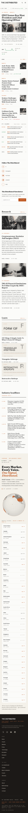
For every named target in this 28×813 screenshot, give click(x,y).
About (3, 783)
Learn (3, 757)
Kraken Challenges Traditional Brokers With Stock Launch (9, 100)
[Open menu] (25, 2)
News (3, 739)
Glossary (4, 775)
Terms (21, 799)
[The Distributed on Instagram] (7, 732)
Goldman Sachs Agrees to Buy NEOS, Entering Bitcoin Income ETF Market (9, 114)
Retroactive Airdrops (10, 378)
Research (6, 233)
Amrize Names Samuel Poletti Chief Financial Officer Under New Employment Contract (10, 85)
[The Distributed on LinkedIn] (14, 732)
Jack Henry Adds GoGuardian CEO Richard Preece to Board (8, 69)
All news (23, 59)
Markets (12, 12)
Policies (4, 788)
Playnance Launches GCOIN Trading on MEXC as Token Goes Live (16, 402)
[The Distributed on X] (3, 732)
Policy (3, 747)
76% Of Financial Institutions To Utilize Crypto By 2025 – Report (14, 286)
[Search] (22, 2)
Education (4, 752)
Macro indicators (6, 770)
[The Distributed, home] (9, 2)
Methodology (5, 785)
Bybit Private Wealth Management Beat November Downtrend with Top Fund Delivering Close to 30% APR (16, 436)
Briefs (6, 12)
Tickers (3, 767)
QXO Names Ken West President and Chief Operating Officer (13, 17)
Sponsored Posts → (7, 395)
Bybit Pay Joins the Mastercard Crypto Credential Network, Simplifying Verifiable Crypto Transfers (17, 418)
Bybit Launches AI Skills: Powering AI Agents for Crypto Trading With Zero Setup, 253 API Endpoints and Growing (17, 410)
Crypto (3, 742)
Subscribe (22, 199)
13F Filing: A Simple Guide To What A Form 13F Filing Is (13, 339)
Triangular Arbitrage (10, 359)
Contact (4, 791)
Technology (5, 749)
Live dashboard (5, 765)
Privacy (16, 799)
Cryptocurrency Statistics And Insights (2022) (13, 237)
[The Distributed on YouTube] (11, 732)
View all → (23, 212)
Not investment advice (7, 799)
